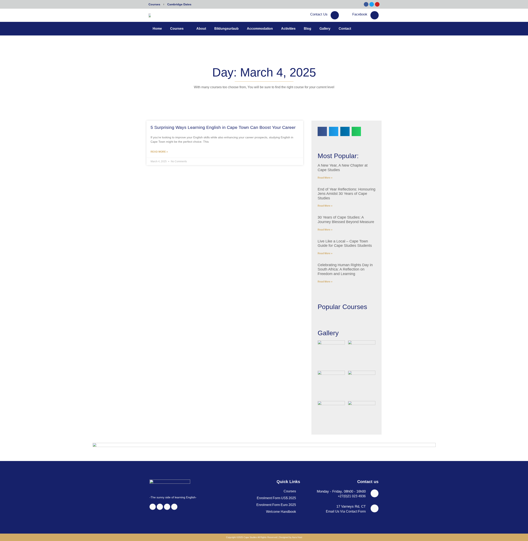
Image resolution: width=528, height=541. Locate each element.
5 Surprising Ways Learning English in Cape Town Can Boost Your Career (223, 127)
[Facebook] (374, 15)
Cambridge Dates (179, 4)
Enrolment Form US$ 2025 (276, 498)
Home (157, 28)
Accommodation (260, 28)
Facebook (359, 14)
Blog (307, 28)
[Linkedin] (167, 507)
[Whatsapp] (174, 507)
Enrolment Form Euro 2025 (276, 505)
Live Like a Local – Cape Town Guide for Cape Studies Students (345, 243)
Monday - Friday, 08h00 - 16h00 (341, 491)
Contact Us (319, 14)
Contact (345, 28)
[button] (322, 131)
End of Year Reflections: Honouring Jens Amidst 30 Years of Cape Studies (346, 193)
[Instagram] (160, 507)
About (201, 28)
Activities (288, 28)
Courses (154, 4)
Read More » (159, 151)
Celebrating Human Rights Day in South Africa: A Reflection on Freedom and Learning (345, 269)
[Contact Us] (335, 15)
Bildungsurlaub (226, 28)
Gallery (324, 28)
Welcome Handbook (281, 511)
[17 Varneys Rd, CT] (374, 508)
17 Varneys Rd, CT (351, 506)
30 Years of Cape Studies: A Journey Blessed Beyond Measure (346, 219)
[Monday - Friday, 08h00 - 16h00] (374, 493)
